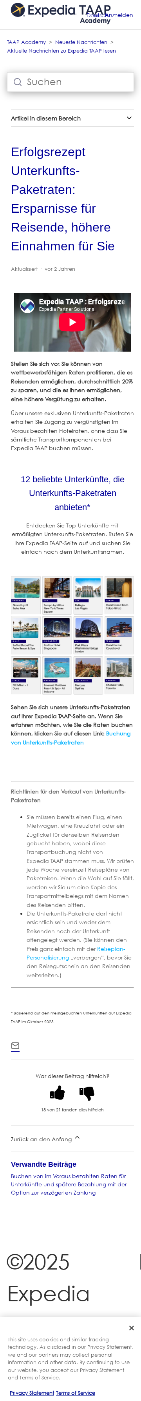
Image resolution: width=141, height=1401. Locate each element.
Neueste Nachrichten (81, 42)
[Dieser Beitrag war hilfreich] (58, 1092)
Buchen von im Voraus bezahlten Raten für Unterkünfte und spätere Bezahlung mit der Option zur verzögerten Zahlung (69, 1184)
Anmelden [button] (119, 14)
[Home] (61, 29)
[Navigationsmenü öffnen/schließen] (96, 15)
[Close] (131, 1328)
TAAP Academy (26, 42)
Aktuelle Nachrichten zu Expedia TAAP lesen (61, 50)
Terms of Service (75, 1393)
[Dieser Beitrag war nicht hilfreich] (87, 1092)
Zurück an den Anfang (42, 1139)
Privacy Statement (32, 1393)
